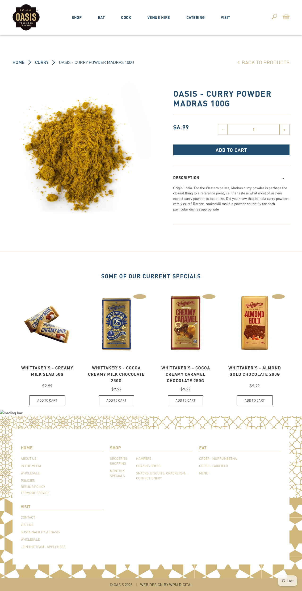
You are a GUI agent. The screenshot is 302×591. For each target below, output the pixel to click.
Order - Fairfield (213, 466)
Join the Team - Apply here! (43, 547)
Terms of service (35, 493)
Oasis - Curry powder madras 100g (96, 62)
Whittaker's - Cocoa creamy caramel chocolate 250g (185, 374)
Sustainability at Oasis (40, 532)
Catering (195, 17)
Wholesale (30, 473)
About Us (28, 458)
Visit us (27, 525)
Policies (28, 480)
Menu (203, 473)
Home (19, 62)
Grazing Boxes (148, 466)
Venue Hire (158, 17)
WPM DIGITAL (181, 584)
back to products (265, 62)
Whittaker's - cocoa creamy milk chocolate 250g (116, 374)
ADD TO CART (231, 150)
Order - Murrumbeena (218, 458)
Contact (28, 517)
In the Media (31, 466)
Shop (77, 17)
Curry (41, 62)
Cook (126, 17)
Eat (101, 17)
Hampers (143, 458)
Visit (225, 17)
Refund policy (33, 487)
